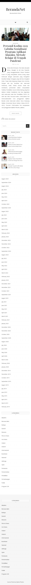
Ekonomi (4, 432)
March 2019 (5, 403)
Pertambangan (6, 479)
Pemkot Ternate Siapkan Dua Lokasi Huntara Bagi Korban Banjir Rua (15, 145)
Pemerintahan (5, 472)
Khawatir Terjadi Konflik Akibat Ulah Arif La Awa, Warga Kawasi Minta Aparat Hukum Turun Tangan (15, 167)
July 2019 (4, 388)
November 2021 (6, 287)
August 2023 (5, 211)
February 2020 (6, 363)
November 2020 (6, 331)
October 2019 (5, 378)
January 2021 (5, 323)
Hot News (4, 439)
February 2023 (6, 233)
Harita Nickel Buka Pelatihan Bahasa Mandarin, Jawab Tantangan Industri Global (15, 138)
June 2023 (4, 218)
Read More (15, 113)
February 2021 (6, 320)
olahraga (4, 461)
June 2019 (4, 392)
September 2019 (6, 381)
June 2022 (4, 262)
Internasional (5, 450)
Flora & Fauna (5, 436)
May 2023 (4, 222)
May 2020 (4, 352)
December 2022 (6, 240)
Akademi (15, 43)
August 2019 (5, 385)
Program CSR (5, 486)
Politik (3, 483)
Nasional (4, 457)
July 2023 (4, 215)
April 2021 (4, 312)
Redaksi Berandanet (10, 119)
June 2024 (4, 193)
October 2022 (5, 247)
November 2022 (6, 244)
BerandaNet (15, 9)
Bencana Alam (5, 421)
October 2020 (5, 334)
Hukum (3, 443)
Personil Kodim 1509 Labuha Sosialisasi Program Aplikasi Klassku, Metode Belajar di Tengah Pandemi (15, 53)
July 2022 (4, 258)
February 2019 (6, 406)
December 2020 (6, 327)
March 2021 (5, 316)
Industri (4, 446)
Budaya (4, 425)
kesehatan (4, 454)
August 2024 (5, 186)
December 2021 (6, 283)
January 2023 (5, 236)
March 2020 (5, 359)
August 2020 (5, 341)
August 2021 (5, 298)
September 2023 (6, 208)
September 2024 (6, 182)
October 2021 (5, 291)
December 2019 (6, 370)
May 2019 (4, 396)
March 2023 (5, 229)
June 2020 (4, 349)
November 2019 (6, 374)
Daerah (4, 428)
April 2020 (4, 356)
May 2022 (4, 265)
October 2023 (5, 204)
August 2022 (5, 255)
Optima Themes (20, 582)
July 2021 (4, 302)
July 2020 (4, 345)
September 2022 (6, 251)
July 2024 (4, 189)
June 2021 (4, 305)
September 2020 (6, 338)
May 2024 (4, 197)
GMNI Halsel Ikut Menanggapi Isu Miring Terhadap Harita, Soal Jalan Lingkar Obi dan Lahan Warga (15, 152)
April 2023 (4, 226)
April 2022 (4, 269)
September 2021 (6, 294)
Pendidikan (4, 475)
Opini (3, 464)
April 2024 (4, 200)
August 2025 (5, 179)
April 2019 (4, 399)
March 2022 (5, 273)
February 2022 (6, 276)
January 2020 (5, 367)
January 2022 (5, 280)
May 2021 (4, 309)
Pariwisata (4, 468)
